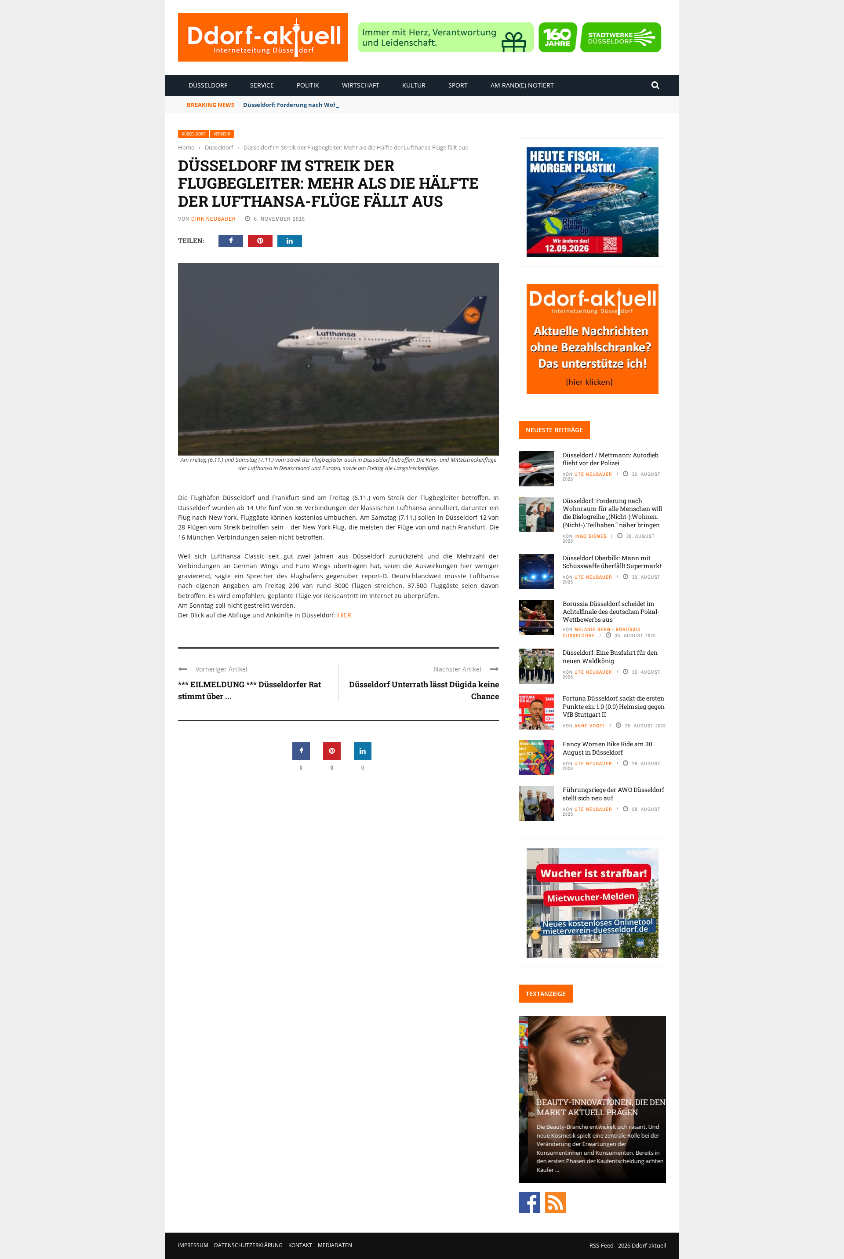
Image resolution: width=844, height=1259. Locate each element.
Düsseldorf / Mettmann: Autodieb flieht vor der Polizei (610, 459)
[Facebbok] (529, 1202)
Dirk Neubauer (213, 219)
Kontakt (300, 1245)
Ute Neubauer (593, 474)
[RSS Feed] (555, 1202)
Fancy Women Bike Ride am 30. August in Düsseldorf (608, 748)
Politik (308, 85)
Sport (458, 85)
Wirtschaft (360, 85)
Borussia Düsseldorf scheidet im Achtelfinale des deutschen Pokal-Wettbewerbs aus (611, 611)
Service (262, 85)
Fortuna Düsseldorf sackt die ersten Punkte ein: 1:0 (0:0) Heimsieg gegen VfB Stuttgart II (614, 706)
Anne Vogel (590, 726)
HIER (344, 615)
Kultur (414, 85)
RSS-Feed (601, 1245)
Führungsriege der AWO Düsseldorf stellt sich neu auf (613, 793)
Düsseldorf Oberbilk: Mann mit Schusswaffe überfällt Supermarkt (612, 562)
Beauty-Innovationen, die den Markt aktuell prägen (592, 1107)
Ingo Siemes (591, 536)
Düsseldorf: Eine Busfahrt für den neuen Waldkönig (610, 656)
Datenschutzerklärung (248, 1245)
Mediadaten (335, 1245)
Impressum (193, 1245)
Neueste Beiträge (554, 430)
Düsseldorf (208, 85)
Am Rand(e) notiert (522, 85)
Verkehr (222, 134)
